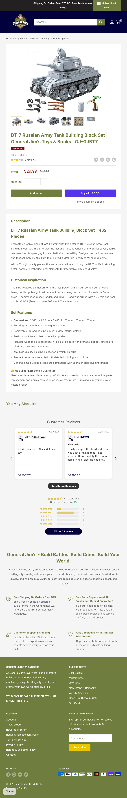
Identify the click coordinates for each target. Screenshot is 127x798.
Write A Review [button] (63, 531)
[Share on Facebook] (96, 159)
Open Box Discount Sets (83, 698)
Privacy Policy (14, 744)
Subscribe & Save (109, 5)
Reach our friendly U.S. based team (34, 637)
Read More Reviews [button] (63, 486)
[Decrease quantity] (27, 181)
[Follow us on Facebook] (8, 774)
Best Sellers (76, 672)
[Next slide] (115, 458)
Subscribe (80, 747)
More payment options (90, 201)
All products (21, 38)
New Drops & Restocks (82, 687)
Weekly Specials (78, 693)
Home (9, 38)
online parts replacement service (95, 613)
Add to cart (36, 193)
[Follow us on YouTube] (20, 774)
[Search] (101, 22)
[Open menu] (7, 22)
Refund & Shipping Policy (21, 749)
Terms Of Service (16, 739)
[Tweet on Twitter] (108, 159)
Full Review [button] (24, 474)
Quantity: (16, 181)
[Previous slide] (11, 458)
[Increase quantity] (44, 181)
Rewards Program (16, 729)
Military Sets (76, 677)
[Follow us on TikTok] (26, 774)
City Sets (74, 682)
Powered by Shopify (16, 788)
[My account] (112, 22)
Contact (11, 754)
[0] (118, 22)
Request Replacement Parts (22, 734)
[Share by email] (114, 159)
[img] (25, 432)
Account (11, 719)
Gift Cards (75, 703)
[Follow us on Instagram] (14, 774)
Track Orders (13, 724)
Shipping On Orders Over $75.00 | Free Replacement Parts (63, 5)
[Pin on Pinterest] (102, 159)
